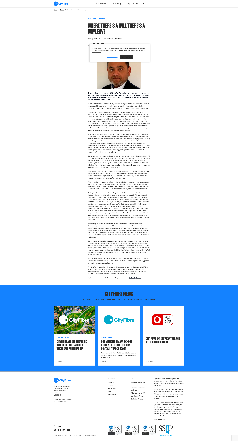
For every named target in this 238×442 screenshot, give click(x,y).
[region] (119, 53)
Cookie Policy (68, 435)
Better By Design (135, 278)
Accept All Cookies (126, 57)
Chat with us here (160, 419)
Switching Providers (137, 399)
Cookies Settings (112, 57)
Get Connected (101, 4)
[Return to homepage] (61, 3)
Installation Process (137, 396)
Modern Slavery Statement (89, 435)
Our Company (116, 4)
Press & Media (112, 394)
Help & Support (132, 4)
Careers (110, 385)
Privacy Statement (58, 435)
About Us (111, 382)
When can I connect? (138, 393)
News (109, 391)
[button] (143, 3)
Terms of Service (77, 435)
